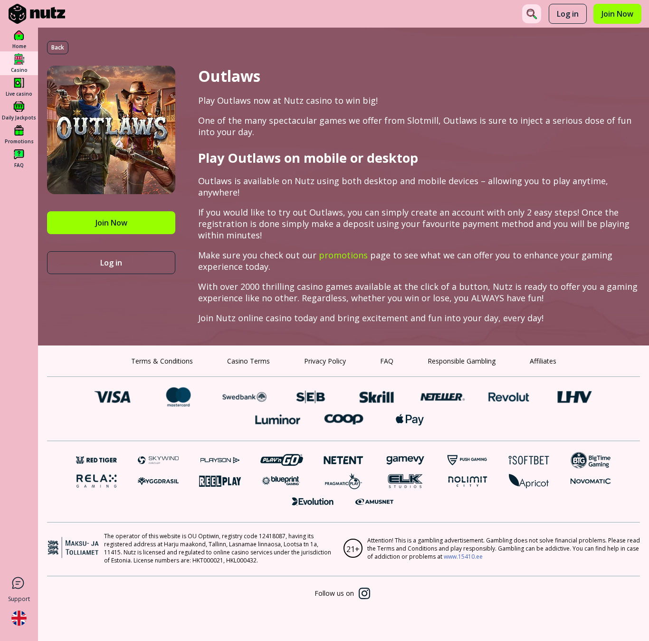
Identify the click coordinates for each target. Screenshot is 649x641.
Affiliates (543, 360)
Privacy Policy (325, 360)
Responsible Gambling (462, 360)
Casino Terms (248, 360)
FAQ (386, 360)
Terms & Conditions (162, 360)
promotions (343, 255)
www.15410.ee (463, 556)
